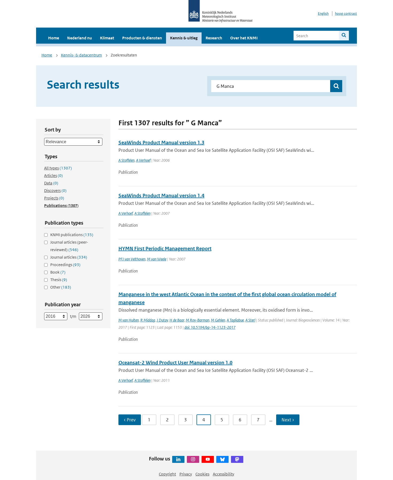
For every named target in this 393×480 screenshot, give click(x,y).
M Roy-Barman (197, 320)
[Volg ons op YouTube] (208, 459)
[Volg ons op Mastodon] (237, 459)
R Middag (147, 320)
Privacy (185, 474)
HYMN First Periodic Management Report (164, 248)
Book (58, 272)
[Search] (344, 35)
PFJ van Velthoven (131, 259)
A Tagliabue (235, 320)
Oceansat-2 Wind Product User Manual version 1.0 (175, 363)
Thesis (58, 279)
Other (60, 287)
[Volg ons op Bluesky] (222, 459)
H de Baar (176, 320)
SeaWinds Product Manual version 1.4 (161, 195)
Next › (288, 420)
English (323, 13)
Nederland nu (79, 37)
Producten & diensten (142, 37)
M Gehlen (218, 320)
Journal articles (68, 257)
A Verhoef (143, 160)
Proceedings (65, 264)
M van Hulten (128, 320)
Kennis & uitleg (184, 37)
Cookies (202, 474)
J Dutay (162, 320)
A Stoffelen (126, 160)
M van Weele (156, 259)
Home (53, 37)
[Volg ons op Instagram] (193, 459)
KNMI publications (71, 234)
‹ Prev (130, 420)
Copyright (167, 474)
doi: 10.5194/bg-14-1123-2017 (210, 327)
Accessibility (223, 474)
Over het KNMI (244, 37)
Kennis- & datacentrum (81, 55)
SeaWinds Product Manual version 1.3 (161, 142)
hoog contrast (346, 13)
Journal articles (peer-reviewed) (69, 246)
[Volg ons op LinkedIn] (178, 459)
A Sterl (250, 320)
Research (214, 37)
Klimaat (107, 37)
